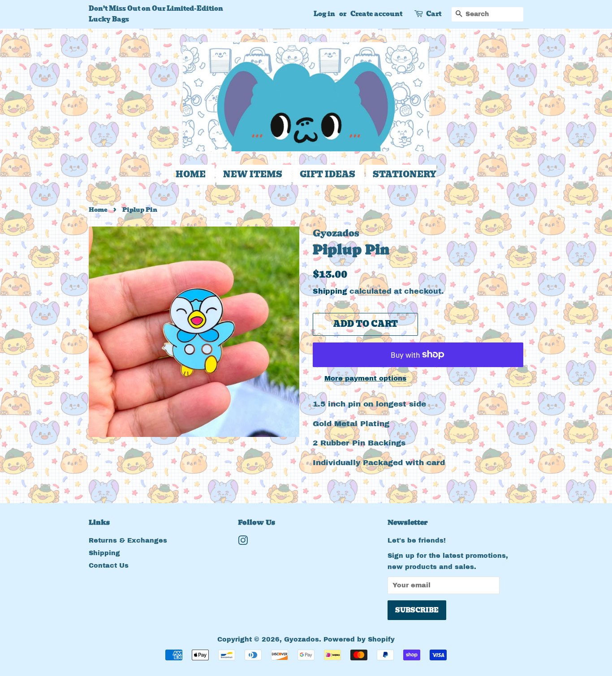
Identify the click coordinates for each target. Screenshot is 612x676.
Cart (433, 14)
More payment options (365, 378)
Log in (324, 14)
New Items (252, 174)
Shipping (330, 291)
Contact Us (109, 565)
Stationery (404, 174)
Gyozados (301, 639)
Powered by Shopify (359, 639)
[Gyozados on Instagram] (243, 542)
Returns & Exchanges (128, 540)
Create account (376, 14)
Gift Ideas (327, 174)
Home (191, 174)
